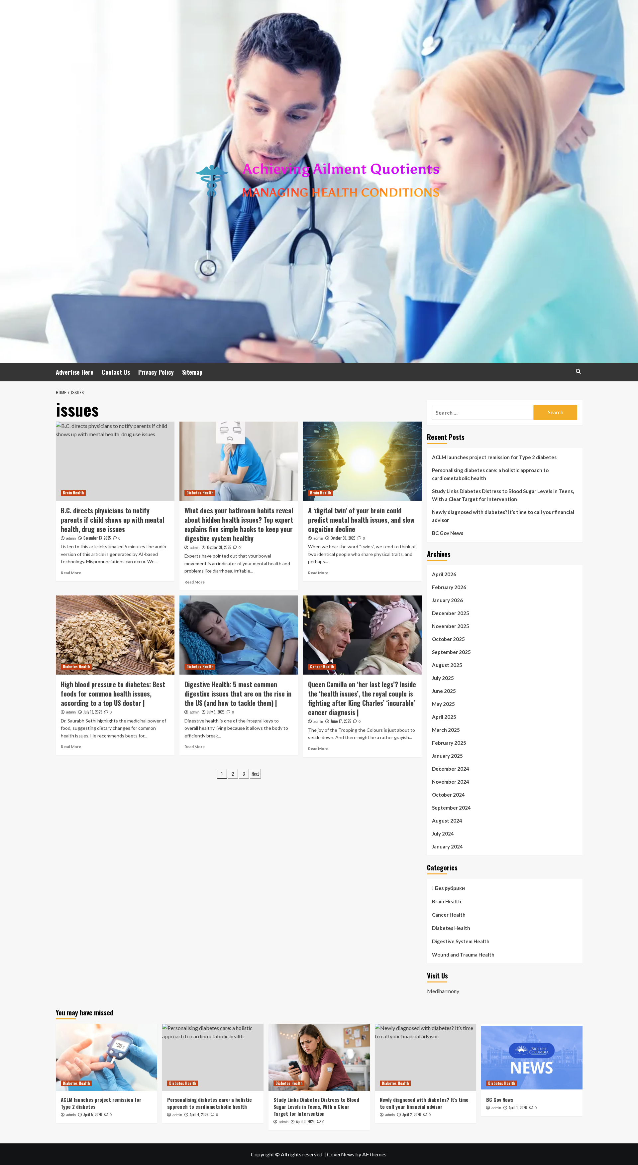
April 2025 (444, 717)
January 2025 (447, 756)
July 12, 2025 (92, 711)
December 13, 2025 (97, 538)
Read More (71, 572)
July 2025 (443, 678)
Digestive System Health (460, 941)
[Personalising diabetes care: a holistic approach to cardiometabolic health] (213, 1057)
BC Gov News (447, 533)
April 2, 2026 (411, 1114)
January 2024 (447, 846)
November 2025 (450, 626)
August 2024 (447, 821)
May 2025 (443, 704)
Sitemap (192, 372)
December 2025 (450, 613)
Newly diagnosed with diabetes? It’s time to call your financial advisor (503, 516)
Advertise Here (74, 372)
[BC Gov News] (532, 1057)
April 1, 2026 (518, 1107)
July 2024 (443, 834)
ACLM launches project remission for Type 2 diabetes (494, 457)
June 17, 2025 (341, 721)
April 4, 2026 (199, 1114)
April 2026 (444, 574)
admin (71, 538)
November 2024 (450, 782)
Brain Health (73, 492)
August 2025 (447, 665)
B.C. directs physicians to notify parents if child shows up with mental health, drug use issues (112, 519)
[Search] (578, 371)
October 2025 (448, 639)
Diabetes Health (199, 492)
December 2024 (450, 769)
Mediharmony (443, 991)
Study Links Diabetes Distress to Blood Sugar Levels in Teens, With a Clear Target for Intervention (503, 495)
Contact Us (116, 372)
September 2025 (451, 652)
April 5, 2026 (92, 1114)
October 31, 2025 (219, 547)
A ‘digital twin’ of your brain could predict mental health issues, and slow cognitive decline (361, 519)
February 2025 (449, 743)
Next (255, 773)
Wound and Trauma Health (463, 955)
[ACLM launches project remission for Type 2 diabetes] (106, 1057)
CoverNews (340, 1154)
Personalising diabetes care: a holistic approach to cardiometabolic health (490, 474)
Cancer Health (322, 666)
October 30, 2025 (343, 538)
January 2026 (447, 600)
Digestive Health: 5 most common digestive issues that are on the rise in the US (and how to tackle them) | (237, 693)
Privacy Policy (156, 372)
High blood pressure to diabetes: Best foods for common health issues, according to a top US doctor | (113, 693)
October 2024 (448, 795)
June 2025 (444, 691)
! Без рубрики (448, 888)
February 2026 (449, 587)
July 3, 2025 (215, 711)
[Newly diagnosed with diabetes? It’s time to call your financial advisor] (425, 1057)
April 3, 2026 (305, 1121)
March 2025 (446, 730)
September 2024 (451, 808)
